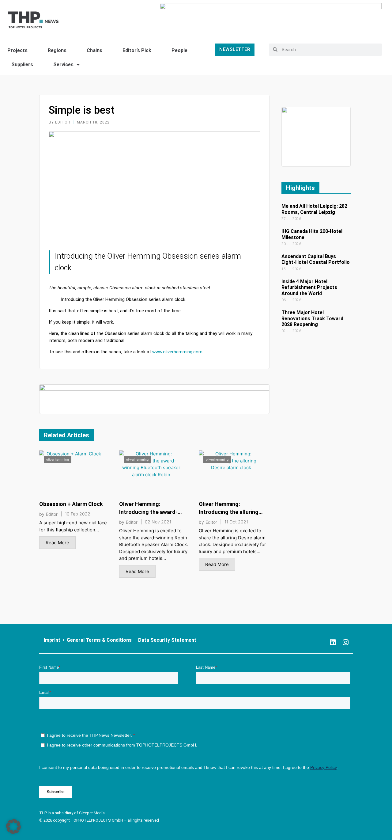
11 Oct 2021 (236, 522)
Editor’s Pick (137, 50)
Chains (94, 50)
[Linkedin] (332, 642)
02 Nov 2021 (158, 522)
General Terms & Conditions (99, 640)
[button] (13, 826)
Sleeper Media (92, 813)
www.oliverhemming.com (177, 352)
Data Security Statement (167, 640)
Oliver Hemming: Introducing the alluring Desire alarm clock (228, 512)
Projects (17, 50)
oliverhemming (57, 459)
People (179, 50)
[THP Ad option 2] (154, 399)
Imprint (52, 640)
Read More (57, 542)
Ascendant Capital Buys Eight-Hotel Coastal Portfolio (315, 259)
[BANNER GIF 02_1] (316, 136)
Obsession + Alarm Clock (71, 504)
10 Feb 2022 (77, 514)
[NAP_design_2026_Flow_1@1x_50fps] (271, 17)
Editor (52, 514)
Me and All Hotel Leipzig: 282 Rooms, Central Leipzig (314, 209)
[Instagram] (345, 642)
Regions (57, 50)
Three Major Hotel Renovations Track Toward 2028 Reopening (312, 318)
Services (63, 64)
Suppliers (22, 64)
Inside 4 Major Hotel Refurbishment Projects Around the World (309, 287)
